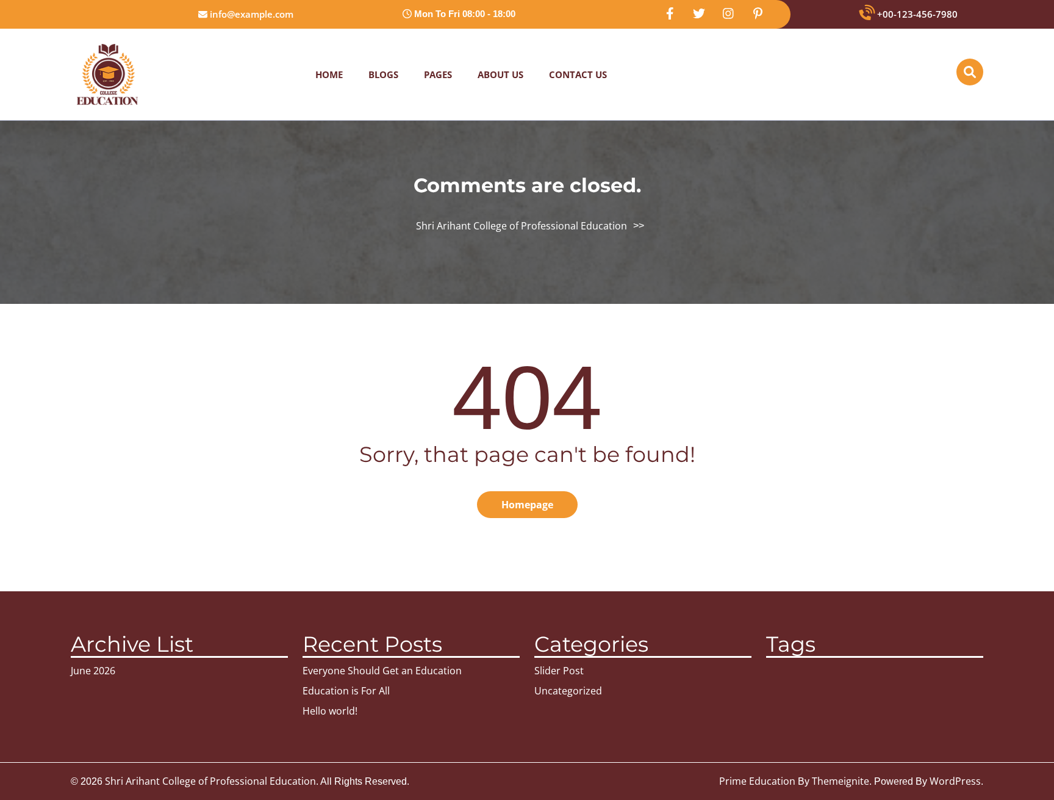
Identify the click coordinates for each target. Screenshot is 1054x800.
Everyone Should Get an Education (382, 670)
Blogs (383, 74)
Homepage (527, 504)
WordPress (955, 781)
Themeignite (840, 781)
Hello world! (330, 711)
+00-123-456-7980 (916, 14)
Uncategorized (568, 690)
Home (329, 74)
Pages (438, 74)
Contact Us (578, 74)
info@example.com (250, 14)
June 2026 (93, 670)
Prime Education (757, 781)
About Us (500, 74)
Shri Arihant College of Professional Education (521, 225)
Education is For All (346, 690)
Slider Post (559, 670)
